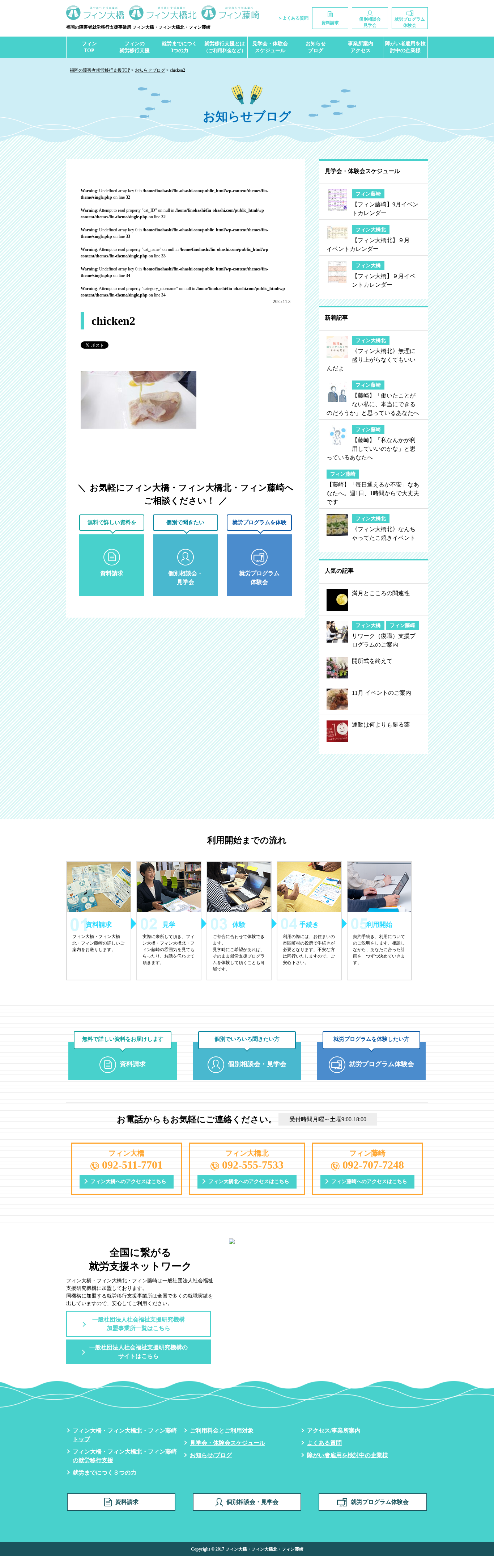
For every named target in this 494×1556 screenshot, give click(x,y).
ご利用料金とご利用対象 (222, 1430)
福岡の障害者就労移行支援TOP (100, 70)
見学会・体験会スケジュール (270, 47)
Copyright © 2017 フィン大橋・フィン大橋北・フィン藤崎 (247, 1549)
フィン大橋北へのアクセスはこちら (248, 1181)
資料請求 (127, 1502)
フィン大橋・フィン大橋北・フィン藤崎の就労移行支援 (125, 1455)
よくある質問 (324, 1443)
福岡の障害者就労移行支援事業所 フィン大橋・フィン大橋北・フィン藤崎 (138, 27)
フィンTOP (89, 47)
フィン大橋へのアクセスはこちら (128, 1181)
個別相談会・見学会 (252, 1502)
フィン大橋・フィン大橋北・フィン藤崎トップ (125, 1434)
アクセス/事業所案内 (334, 1430)
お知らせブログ (316, 47)
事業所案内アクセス (360, 47)
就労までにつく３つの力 (104, 1472)
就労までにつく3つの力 (179, 47)
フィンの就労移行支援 (134, 47)
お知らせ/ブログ (211, 1455)
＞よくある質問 (293, 18)
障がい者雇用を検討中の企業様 (405, 47)
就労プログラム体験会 (380, 1502)
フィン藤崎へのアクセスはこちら (369, 1181)
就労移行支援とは (225, 47)
